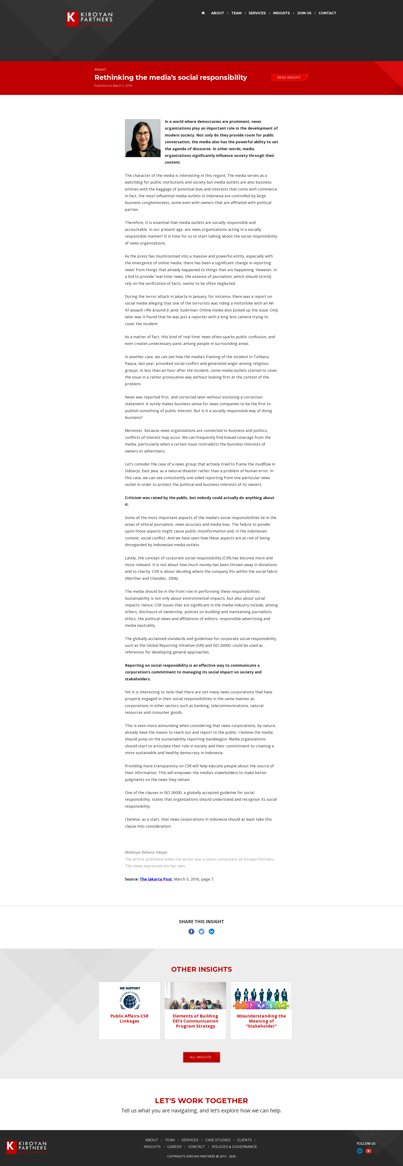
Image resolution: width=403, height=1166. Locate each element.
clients (244, 1140)
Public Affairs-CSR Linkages (129, 1018)
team (236, 13)
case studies (217, 1140)
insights (281, 13)
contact (327, 13)
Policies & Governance (234, 1147)
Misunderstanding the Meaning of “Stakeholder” (261, 1021)
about (217, 13)
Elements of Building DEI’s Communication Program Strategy (196, 1021)
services (257, 13)
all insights (200, 1057)
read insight (288, 77)
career (174, 1147)
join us (304, 13)
